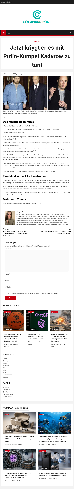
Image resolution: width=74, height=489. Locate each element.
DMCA (5, 392)
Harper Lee (8, 74)
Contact (5, 377)
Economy (6, 365)
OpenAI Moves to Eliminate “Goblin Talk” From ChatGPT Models (36, 336)
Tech (4, 370)
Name (7, 274)
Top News (37, 41)
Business (42, 451)
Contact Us (6, 389)
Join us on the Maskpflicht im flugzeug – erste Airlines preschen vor (56, 231)
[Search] (71, 33)
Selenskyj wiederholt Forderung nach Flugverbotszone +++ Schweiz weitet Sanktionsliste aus (15, 232)
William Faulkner (17, 444)
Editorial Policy (8, 394)
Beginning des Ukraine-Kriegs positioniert (45, 192)
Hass (36, 155)
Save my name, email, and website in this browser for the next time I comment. (32, 293)
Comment (8, 249)
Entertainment (7, 375)
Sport (5, 372)
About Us (6, 387)
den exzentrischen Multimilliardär (57, 155)
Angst (26, 186)
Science (5, 368)
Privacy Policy (7, 396)
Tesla (4, 137)
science (7, 451)
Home (5, 358)
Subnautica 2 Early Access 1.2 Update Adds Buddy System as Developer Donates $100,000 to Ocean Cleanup (53, 439)
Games (42, 414)
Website (8, 287)
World (5, 363)
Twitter (32, 137)
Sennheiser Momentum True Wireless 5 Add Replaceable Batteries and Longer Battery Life (19, 439)
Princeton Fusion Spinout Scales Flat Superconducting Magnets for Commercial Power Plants (18, 475)
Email (7, 280)
